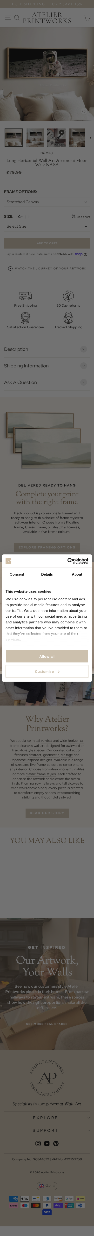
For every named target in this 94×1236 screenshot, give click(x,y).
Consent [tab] (17, 574)
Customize (44, 671)
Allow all (46, 656)
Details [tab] (47, 574)
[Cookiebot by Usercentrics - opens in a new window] (67, 561)
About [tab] (77, 574)
